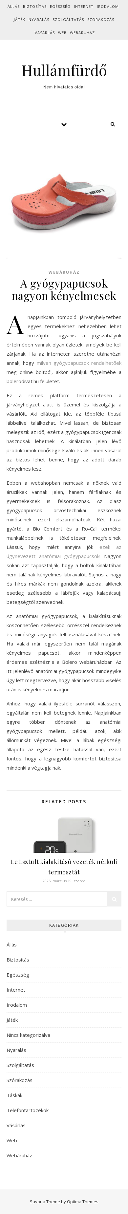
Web (62, 32)
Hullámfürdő (64, 70)
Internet (84, 6)
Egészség (60, 6)
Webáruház (82, 32)
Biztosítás (35, 6)
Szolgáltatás (68, 19)
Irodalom (108, 6)
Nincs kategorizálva (28, 1035)
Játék (19, 19)
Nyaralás (39, 19)
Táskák (14, 1095)
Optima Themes (82, 1202)
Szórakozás (100, 19)
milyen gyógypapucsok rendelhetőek (79, 363)
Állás (14, 6)
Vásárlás (45, 32)
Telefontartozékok (28, 1110)
